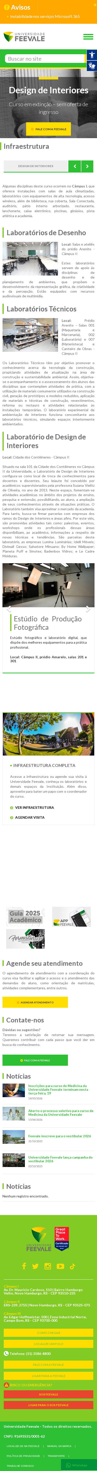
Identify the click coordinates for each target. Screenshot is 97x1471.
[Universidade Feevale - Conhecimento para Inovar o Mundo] (48, 1239)
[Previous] (74, 166)
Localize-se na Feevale (23, 1446)
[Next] (87, 166)
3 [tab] (55, 711)
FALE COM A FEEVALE (48, 1365)
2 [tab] (48, 711)
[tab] (79, 1464)
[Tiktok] (72, 1266)
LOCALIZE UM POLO (48, 1344)
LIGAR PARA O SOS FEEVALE (48, 1405)
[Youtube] (60, 1266)
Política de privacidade (23, 1456)
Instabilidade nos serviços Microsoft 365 (45, 16)
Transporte (56, 1456)
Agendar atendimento (37, 1002)
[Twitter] (35, 1266)
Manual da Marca (59, 1446)
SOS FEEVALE (48, 1394)
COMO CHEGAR (48, 1333)
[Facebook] (24, 1266)
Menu (89, 37)
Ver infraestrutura (34, 807)
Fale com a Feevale (37, 1060)
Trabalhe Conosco (20, 1466)
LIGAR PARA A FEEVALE (48, 1376)
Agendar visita (29, 817)
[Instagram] (47, 1266)
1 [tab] (41, 711)
